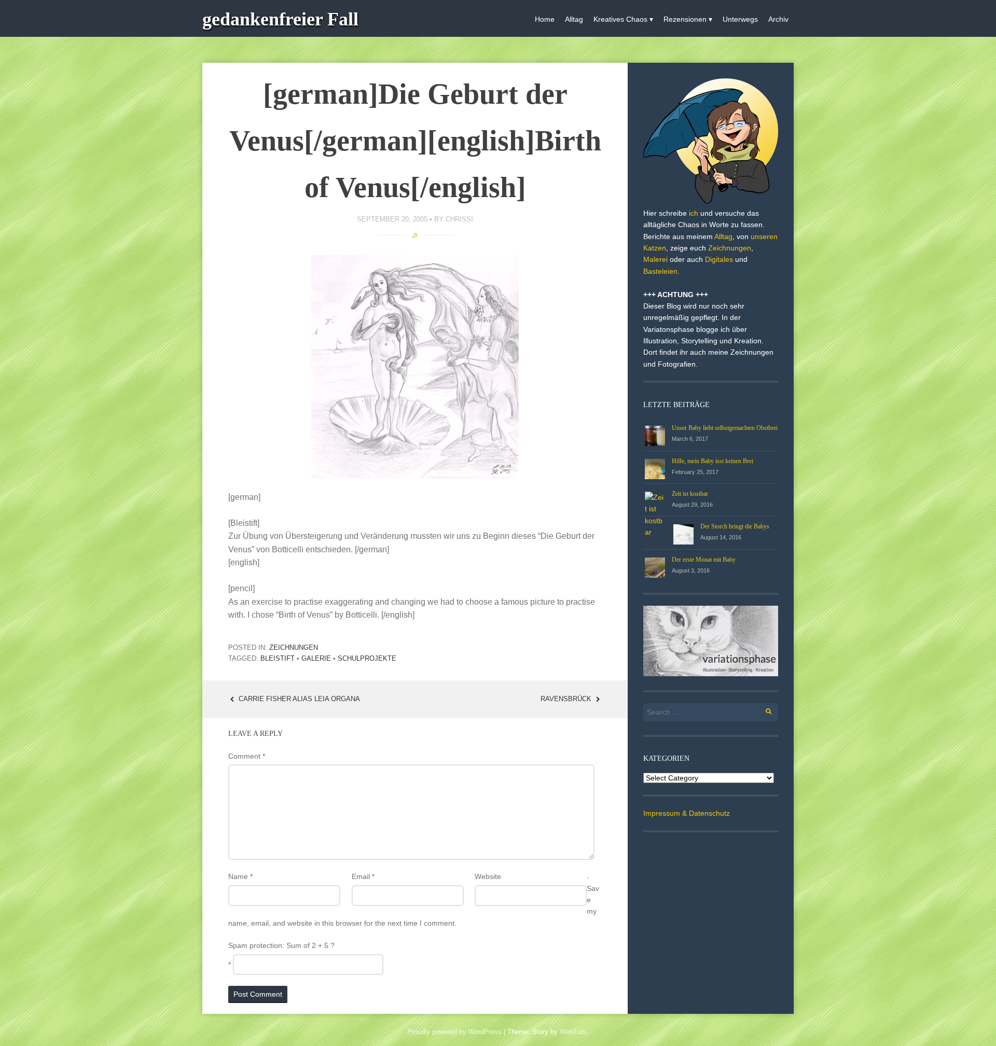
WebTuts (573, 1032)
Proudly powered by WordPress (454, 1032)
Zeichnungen (293, 647)
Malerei (655, 259)
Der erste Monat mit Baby (704, 559)
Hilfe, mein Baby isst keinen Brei (712, 461)
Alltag (574, 19)
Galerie (316, 658)
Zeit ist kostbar (690, 493)
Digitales (719, 259)
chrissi (459, 219)
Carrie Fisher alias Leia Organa (298, 699)
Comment (246, 756)
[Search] (763, 710)
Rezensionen (685, 19)
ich (693, 213)
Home (545, 19)
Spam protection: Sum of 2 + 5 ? (281, 945)
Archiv (778, 19)
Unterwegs (740, 19)
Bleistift (277, 658)
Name (240, 876)
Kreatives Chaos (620, 19)
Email (363, 876)
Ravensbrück (567, 699)
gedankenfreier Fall (280, 19)
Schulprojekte (367, 658)
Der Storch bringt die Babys (734, 526)
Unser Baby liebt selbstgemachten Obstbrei (725, 427)
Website (488, 876)
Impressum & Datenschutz (686, 813)
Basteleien (660, 271)
